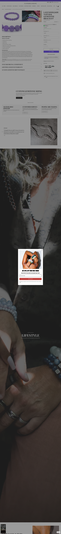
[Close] (42, 250)
